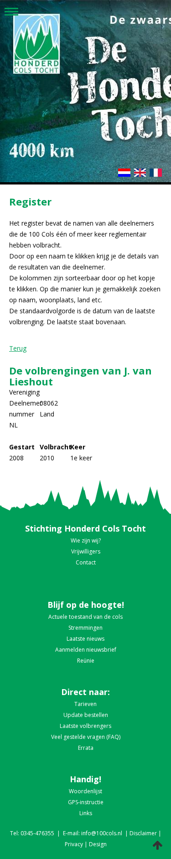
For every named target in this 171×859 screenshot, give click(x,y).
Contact (86, 562)
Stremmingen (85, 628)
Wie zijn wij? (86, 540)
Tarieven (85, 704)
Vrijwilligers (85, 551)
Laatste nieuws (85, 639)
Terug (17, 348)
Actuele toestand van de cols (85, 617)
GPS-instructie (86, 802)
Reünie (85, 660)
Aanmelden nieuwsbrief (85, 649)
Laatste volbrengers (85, 726)
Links (85, 813)
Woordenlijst (85, 791)
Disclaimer (143, 833)
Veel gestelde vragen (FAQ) (85, 737)
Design (98, 844)
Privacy (74, 844)
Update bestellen (85, 715)
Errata (85, 748)
